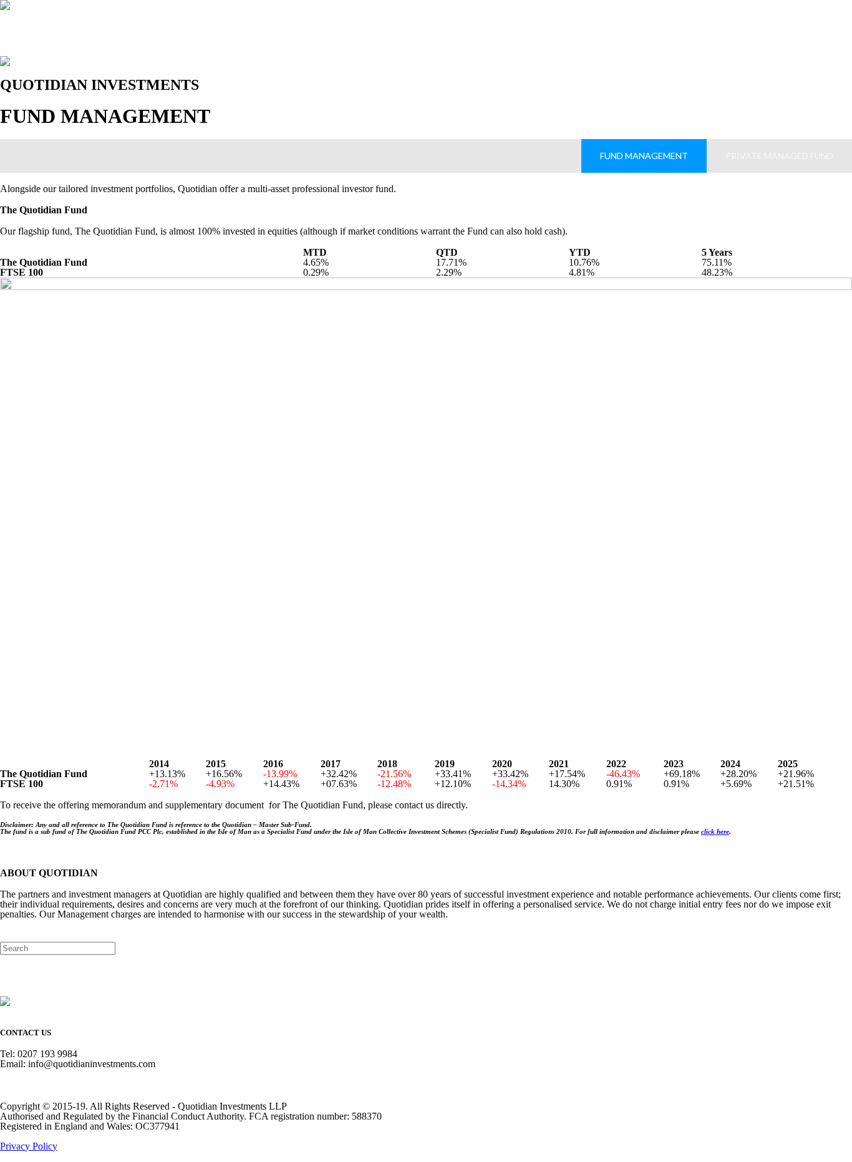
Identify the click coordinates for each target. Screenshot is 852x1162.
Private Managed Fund (779, 155)
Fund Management (644, 155)
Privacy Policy (28, 1146)
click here (715, 831)
